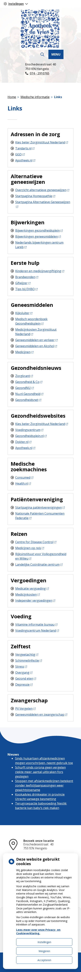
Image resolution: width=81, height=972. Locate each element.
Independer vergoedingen (33, 600)
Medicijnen (23, 352)
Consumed (22, 477)
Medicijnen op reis (28, 548)
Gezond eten (24, 678)
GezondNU (23, 388)
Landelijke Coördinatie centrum (37, 564)
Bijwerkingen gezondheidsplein (37, 230)
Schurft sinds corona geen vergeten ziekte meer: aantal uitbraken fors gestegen (40, 771)
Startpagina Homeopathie (33, 196)
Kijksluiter (22, 313)
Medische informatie (35, 97)
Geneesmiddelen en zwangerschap (39, 714)
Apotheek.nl (23, 160)
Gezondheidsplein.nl (29, 436)
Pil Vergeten (24, 708)
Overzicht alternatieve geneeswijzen (40, 190)
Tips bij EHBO (25, 289)
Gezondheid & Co (27, 382)
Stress (19, 666)
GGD (18, 154)
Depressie (22, 684)
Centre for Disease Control (34, 542)
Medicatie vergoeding (30, 588)
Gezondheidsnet (26, 400)
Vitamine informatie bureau (34, 624)
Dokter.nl (21, 442)
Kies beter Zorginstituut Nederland (40, 142)
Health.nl (21, 483)
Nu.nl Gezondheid (27, 394)
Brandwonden (25, 277)
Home (12, 97)
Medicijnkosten (26, 594)
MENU (55, 54)
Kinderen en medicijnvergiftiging (38, 271)
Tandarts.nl (23, 148)
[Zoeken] (42, 54)
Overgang (22, 672)
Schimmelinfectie (27, 660)
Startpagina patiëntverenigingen (38, 507)
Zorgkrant (22, 376)
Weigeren (44, 951)
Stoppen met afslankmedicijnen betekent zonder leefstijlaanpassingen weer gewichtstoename (44, 785)
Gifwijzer (21, 283)
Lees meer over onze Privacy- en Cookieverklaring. (38, 931)
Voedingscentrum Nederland (35, 630)
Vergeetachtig (25, 654)
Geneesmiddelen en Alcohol (34, 346)
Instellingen (44, 942)
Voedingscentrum (27, 430)
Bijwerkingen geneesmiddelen (36, 236)
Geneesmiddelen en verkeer (35, 340)
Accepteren (44, 960)
